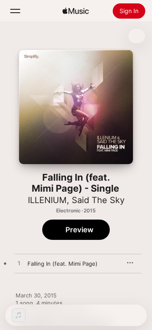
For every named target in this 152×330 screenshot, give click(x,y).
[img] (75, 11)
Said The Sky (98, 200)
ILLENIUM (47, 200)
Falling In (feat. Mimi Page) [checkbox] (62, 263)
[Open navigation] (15, 11)
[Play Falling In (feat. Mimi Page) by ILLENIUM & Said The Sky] (19, 263)
